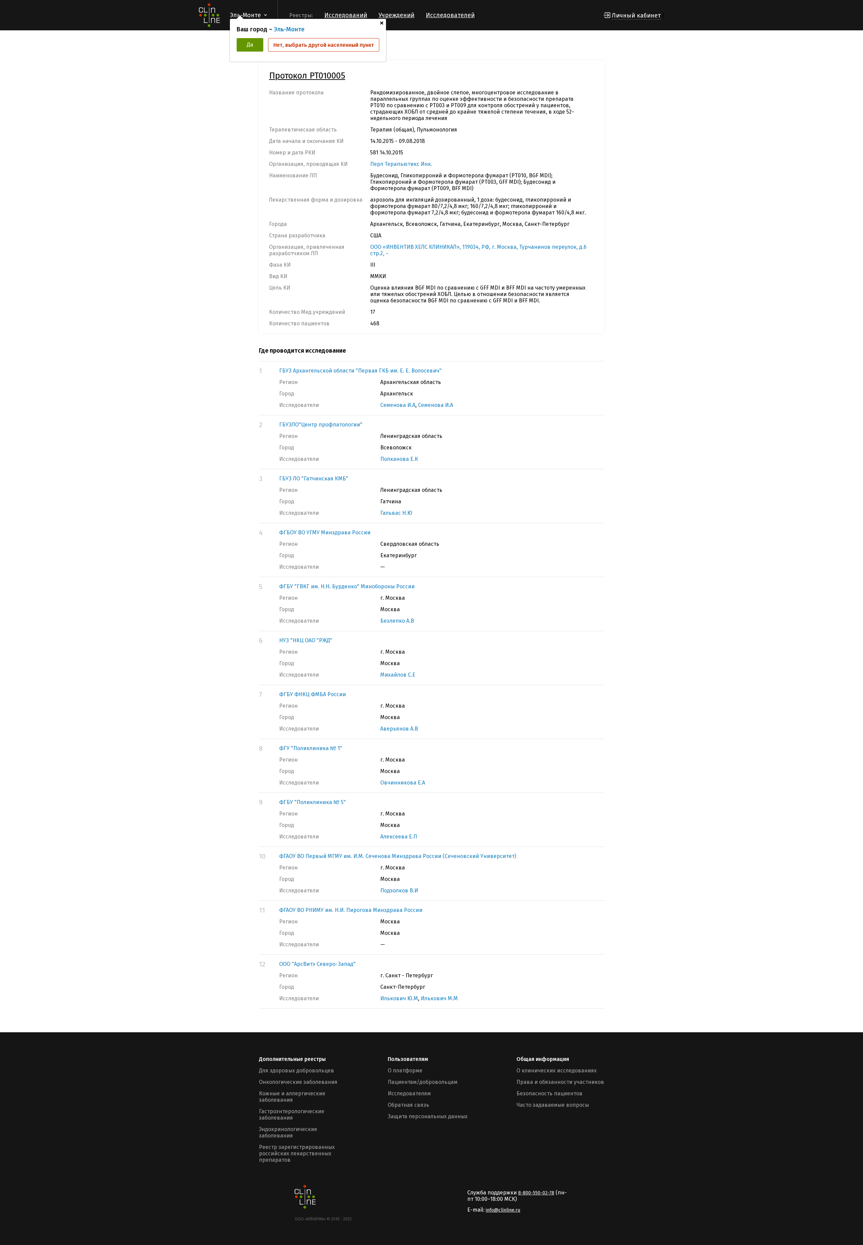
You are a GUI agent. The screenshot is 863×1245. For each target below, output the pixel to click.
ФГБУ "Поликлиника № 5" (312, 802)
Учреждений (396, 15)
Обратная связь (408, 1105)
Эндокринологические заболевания (288, 1132)
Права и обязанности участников (560, 1082)
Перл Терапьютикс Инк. (401, 164)
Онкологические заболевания (298, 1082)
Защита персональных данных (428, 1116)
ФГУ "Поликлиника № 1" (310, 748)
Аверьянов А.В (399, 728)
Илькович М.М (439, 998)
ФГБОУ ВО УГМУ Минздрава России (324, 532)
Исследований (345, 15)
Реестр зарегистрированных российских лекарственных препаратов (297, 1153)
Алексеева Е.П (398, 836)
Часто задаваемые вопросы (552, 1105)
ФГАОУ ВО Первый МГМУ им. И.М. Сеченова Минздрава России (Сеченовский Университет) (397, 856)
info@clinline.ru (503, 1210)
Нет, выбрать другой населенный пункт (323, 45)
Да (250, 44)
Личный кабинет (636, 15)
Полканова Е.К (399, 459)
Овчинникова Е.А (402, 782)
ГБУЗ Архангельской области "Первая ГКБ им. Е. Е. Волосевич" (360, 370)
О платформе (405, 1070)
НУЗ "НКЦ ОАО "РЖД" (305, 640)
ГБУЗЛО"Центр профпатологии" (320, 424)
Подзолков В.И (399, 890)
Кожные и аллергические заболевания (292, 1096)
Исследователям (409, 1093)
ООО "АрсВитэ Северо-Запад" (317, 964)
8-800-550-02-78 (536, 1193)
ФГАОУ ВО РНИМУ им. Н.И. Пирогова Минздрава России (350, 910)
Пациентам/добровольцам (422, 1082)
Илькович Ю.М (399, 998)
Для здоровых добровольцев (296, 1070)
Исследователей (450, 15)
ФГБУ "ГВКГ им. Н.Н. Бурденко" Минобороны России (347, 586)
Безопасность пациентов (549, 1093)
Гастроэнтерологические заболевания (291, 1114)
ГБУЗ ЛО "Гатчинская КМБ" (313, 478)
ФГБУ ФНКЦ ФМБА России (312, 694)
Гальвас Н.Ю (396, 513)
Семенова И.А (397, 405)
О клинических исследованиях (556, 1070)
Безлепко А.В (397, 621)
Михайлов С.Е (397, 675)
